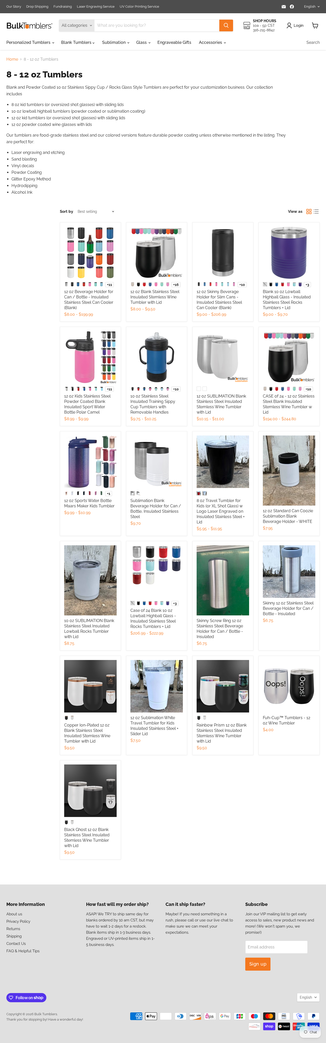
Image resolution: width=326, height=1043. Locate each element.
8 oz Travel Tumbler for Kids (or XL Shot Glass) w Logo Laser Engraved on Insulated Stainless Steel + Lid (221, 511)
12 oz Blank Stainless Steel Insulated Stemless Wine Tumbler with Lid (154, 297)
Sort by (66, 211)
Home (12, 59)
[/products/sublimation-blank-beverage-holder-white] (289, 470)
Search (313, 42)
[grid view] (309, 211)
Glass (142, 42)
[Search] (226, 25)
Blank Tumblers (76, 42)
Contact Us (16, 943)
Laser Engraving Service (96, 6)
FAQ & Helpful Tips (22, 951)
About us (14, 914)
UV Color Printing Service (139, 6)
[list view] (316, 211)
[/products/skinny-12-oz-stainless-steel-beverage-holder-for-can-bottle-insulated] (289, 571)
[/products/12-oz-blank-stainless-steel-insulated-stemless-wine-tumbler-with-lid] (156, 253)
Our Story (13, 6)
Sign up (258, 964)
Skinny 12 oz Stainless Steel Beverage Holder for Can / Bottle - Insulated (288, 608)
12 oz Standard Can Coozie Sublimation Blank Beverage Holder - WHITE (288, 516)
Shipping (14, 936)
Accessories (211, 42)
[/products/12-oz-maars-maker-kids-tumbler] (90, 461)
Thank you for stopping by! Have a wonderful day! (44, 1019)
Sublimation (114, 42)
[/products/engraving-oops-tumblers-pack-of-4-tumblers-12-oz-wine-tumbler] (289, 686)
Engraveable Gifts (174, 42)
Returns (13, 929)
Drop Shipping (37, 6)
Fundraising (62, 6)
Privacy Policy (18, 921)
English (310, 6)
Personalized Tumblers (28, 42)
